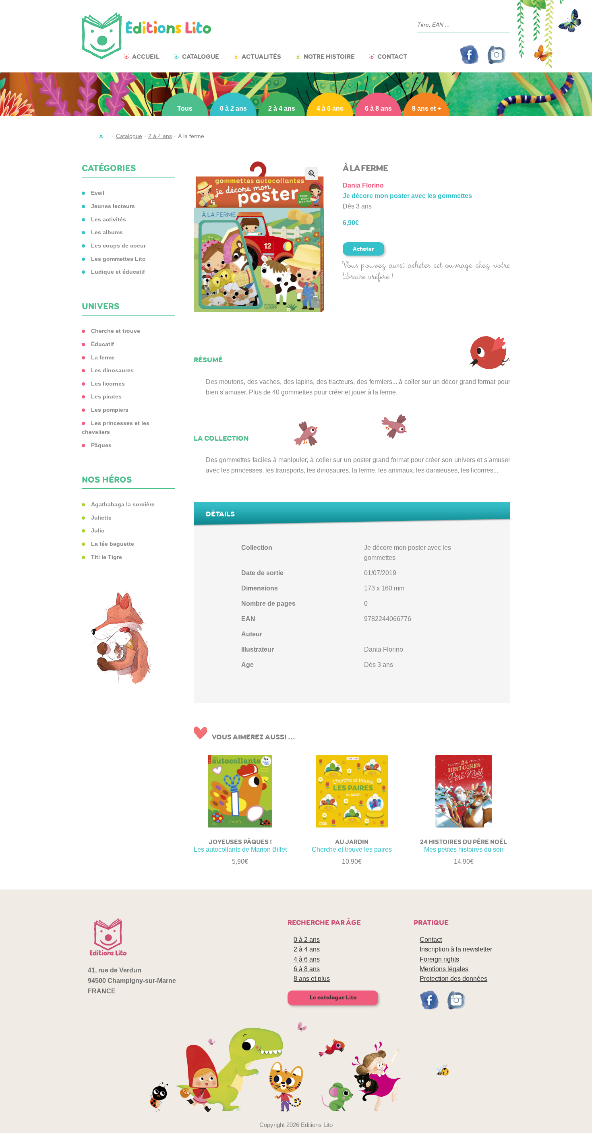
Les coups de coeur (118, 245)
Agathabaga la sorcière (123, 504)
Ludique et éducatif (118, 271)
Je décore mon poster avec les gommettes (407, 195)
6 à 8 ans (378, 108)
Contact (392, 56)
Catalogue (200, 56)
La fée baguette (112, 544)
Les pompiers (109, 410)
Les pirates (106, 396)
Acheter (363, 249)
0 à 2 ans (233, 108)
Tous (185, 108)
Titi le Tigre (106, 557)
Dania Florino (363, 185)
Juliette (101, 517)
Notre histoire (329, 56)
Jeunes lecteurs (113, 206)
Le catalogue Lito (333, 997)
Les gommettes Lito (118, 259)
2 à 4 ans (281, 108)
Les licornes (108, 383)
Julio (98, 530)
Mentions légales (444, 969)
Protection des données (453, 978)
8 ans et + (426, 108)
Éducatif (102, 344)
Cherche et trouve (115, 331)
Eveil (97, 193)
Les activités (108, 219)
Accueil (145, 56)
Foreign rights (439, 959)
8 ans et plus (312, 978)
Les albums (107, 232)
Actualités (261, 56)
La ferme (103, 357)
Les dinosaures (112, 370)
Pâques (101, 445)
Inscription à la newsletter (456, 949)
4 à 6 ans (330, 108)
